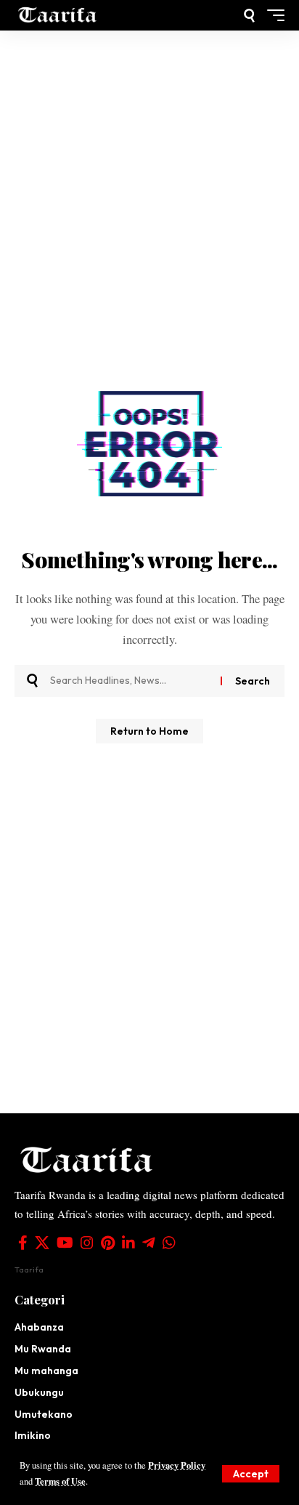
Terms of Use (60, 1481)
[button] (250, 1473)
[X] (42, 1242)
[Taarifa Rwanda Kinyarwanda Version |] (58, 15)
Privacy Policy (176, 1465)
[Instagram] (87, 1242)
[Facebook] (23, 1242)
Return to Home (149, 731)
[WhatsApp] (169, 1242)
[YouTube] (65, 1242)
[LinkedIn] (128, 1242)
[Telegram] (149, 1242)
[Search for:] (130, 681)
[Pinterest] (107, 1242)
